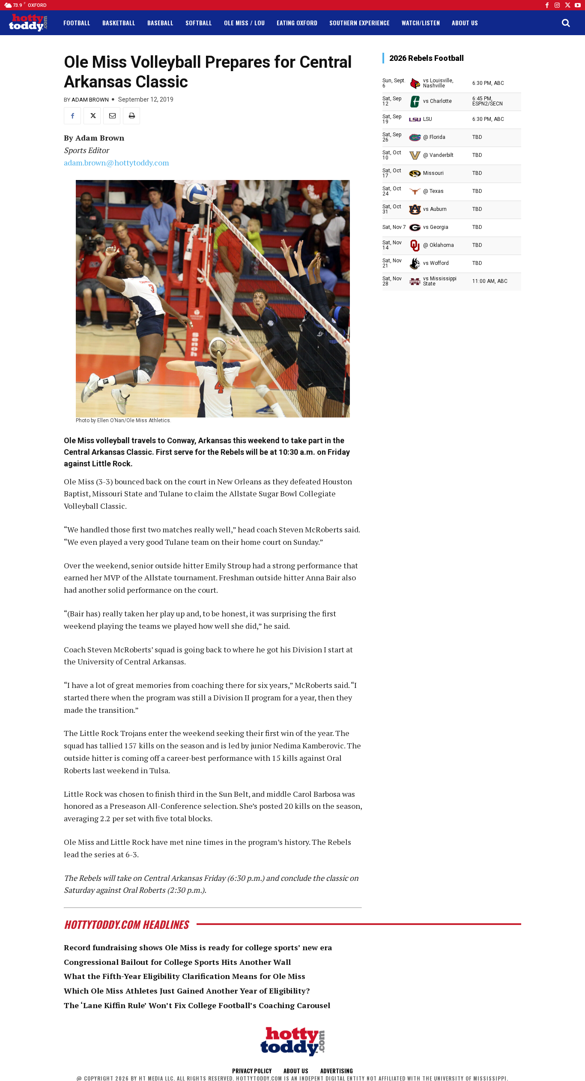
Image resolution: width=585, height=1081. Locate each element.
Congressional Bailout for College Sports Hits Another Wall (177, 962)
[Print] (131, 115)
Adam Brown (90, 99)
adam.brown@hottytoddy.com (116, 162)
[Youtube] (578, 5)
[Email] (111, 115)
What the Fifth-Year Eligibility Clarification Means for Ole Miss (184, 976)
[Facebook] (547, 5)
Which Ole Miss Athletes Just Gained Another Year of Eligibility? (187, 990)
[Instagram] (557, 5)
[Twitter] (567, 5)
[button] (565, 22)
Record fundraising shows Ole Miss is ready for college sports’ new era (198, 947)
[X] (92, 115)
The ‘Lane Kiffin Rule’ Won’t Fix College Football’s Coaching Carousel (197, 1005)
